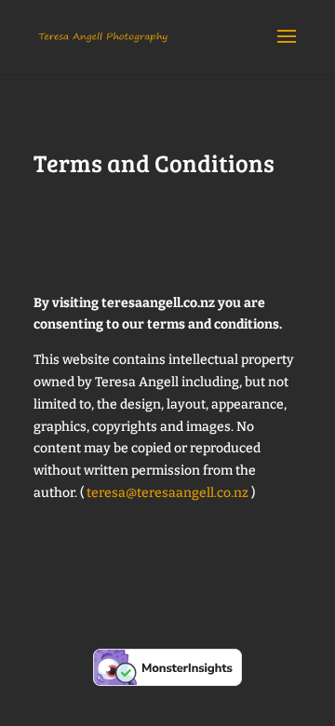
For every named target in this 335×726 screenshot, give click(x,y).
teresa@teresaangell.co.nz (167, 493)
